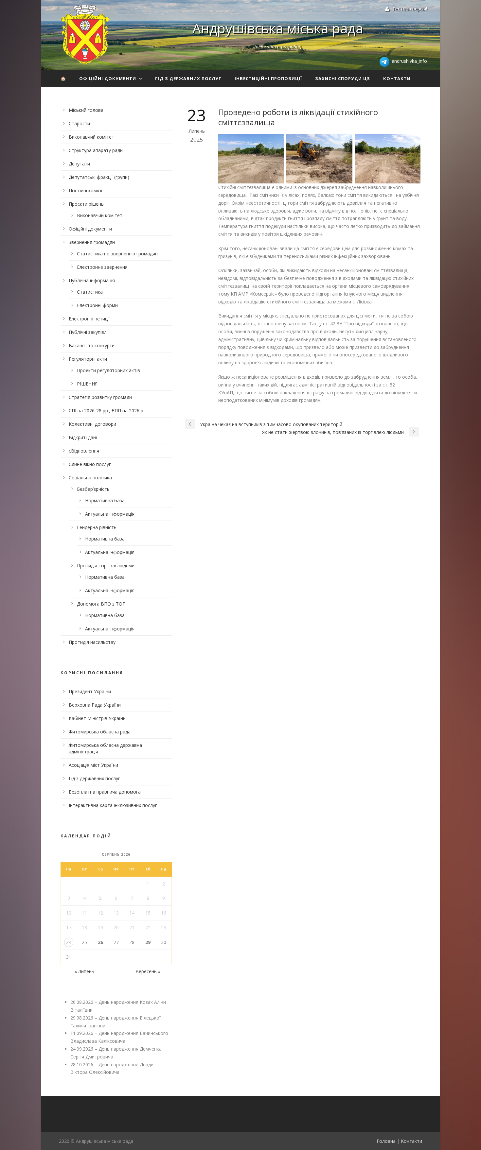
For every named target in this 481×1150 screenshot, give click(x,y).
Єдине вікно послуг (90, 464)
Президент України (90, 691)
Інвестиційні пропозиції (268, 78)
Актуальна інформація (109, 514)
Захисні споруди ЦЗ (342, 78)
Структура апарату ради (96, 150)
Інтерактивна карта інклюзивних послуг (113, 805)
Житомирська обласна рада (100, 732)
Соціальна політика (90, 477)
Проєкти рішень (86, 204)
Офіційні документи (107, 78)
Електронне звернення (102, 267)
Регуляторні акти (88, 359)
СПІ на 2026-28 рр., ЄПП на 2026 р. (106, 410)
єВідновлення (84, 451)
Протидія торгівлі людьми (105, 565)
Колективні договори (92, 424)
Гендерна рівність (96, 527)
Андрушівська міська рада (277, 28)
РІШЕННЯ (87, 384)
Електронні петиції (89, 319)
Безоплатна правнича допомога (105, 792)
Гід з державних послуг (188, 78)
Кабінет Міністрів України (97, 718)
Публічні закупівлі (88, 332)
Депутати (79, 164)
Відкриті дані (83, 437)
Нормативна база (105, 500)
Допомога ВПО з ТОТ (101, 604)
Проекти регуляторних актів (108, 370)
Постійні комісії (85, 190)
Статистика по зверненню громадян (117, 253)
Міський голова (86, 110)
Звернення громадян (92, 242)
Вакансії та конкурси (92, 345)
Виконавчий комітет (91, 137)
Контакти (397, 78)
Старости (79, 123)
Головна (386, 1141)
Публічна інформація (92, 280)
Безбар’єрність (93, 489)
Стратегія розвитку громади (100, 397)
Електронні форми (97, 305)
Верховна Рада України (95, 705)
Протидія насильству (92, 642)
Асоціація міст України (93, 765)
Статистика (90, 292)
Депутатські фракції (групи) (99, 177)
